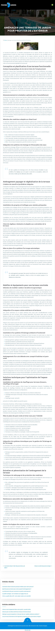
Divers (6, 40)
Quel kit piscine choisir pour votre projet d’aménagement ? (16, 589)
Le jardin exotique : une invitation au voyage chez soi (15, 593)
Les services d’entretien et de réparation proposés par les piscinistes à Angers (21, 616)
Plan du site (27, 630)
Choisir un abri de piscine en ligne (42, 566)
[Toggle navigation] (52, 5)
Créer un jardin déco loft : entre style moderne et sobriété (16, 596)
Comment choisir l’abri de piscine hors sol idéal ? (14, 566)
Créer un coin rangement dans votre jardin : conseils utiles (16, 609)
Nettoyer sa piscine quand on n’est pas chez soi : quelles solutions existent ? (20, 614)
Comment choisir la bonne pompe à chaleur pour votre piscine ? (18, 586)
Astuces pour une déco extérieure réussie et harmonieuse (16, 611)
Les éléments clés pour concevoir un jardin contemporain (16, 591)
